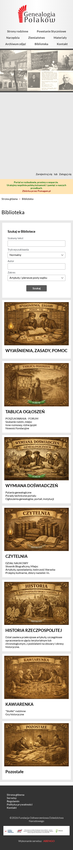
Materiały (60, 37)
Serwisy (12, 797)
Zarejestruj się (44, 174)
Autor (11, 261)
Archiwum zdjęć (15, 44)
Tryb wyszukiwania (18, 249)
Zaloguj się (65, 174)
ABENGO (49, 840)
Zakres (11, 272)
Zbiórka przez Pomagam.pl (36, 190)
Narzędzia (13, 37)
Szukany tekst (15, 238)
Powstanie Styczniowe (51, 31)
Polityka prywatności (19, 804)
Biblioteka (41, 44)
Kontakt (62, 44)
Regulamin (13, 801)
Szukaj (37, 288)
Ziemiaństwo (36, 37)
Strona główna (10, 198)
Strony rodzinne (17, 31)
